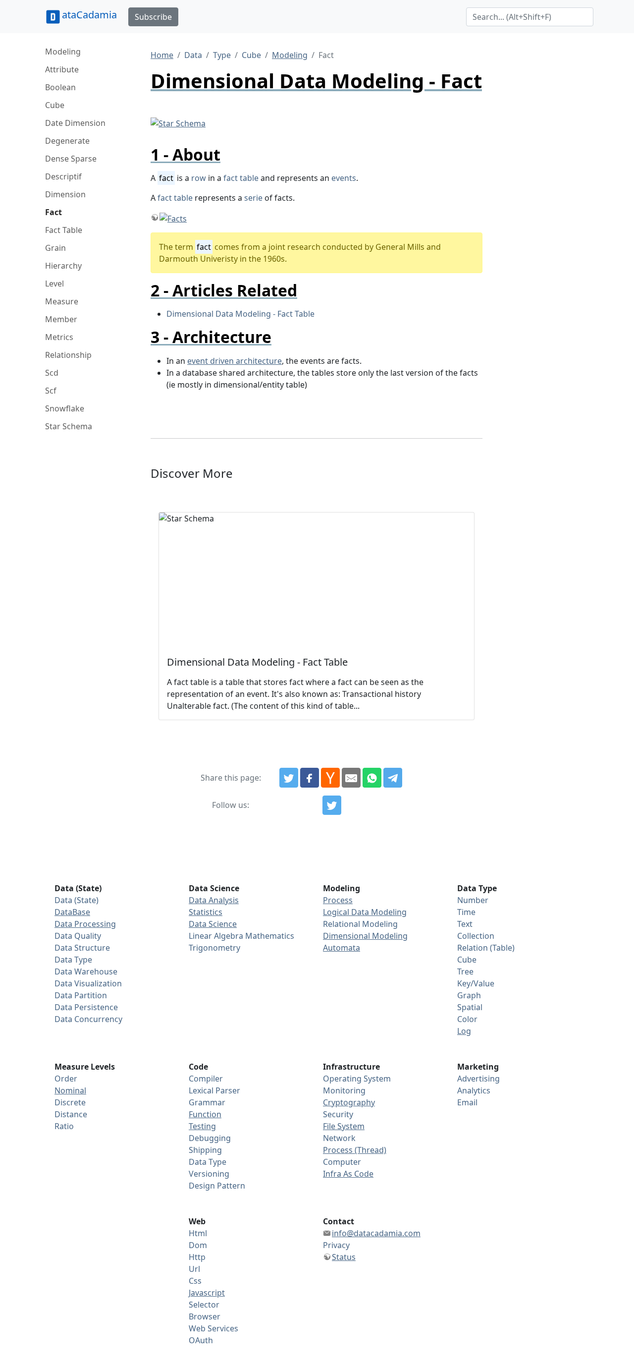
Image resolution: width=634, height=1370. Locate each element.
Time (466, 912)
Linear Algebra (216, 935)
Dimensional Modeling (365, 935)
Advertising (478, 1078)
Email (467, 1102)
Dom (198, 1245)
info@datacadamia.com (376, 1233)
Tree (465, 971)
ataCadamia (89, 14)
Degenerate (67, 140)
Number (472, 900)
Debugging (210, 1138)
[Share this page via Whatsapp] (372, 778)
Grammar (207, 1102)
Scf (50, 390)
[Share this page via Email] (351, 778)
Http (197, 1257)
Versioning (209, 1173)
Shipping (205, 1149)
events (343, 177)
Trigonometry (214, 947)
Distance (70, 1114)
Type (222, 55)
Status (344, 1257)
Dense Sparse (71, 158)
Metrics (59, 337)
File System (344, 1126)
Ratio (64, 1126)
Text (465, 923)
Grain (55, 247)
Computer (342, 1161)
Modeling (63, 51)
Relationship (68, 354)
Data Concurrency (88, 1019)
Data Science (213, 923)
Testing (202, 1126)
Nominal (70, 1090)
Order (65, 1078)
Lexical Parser (214, 1090)
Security (338, 1114)
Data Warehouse (85, 971)
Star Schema (68, 426)
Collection (475, 935)
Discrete (70, 1102)
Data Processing (85, 923)
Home (162, 55)
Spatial (469, 1007)
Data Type (73, 959)
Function (205, 1114)
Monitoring (344, 1090)
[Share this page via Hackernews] (330, 778)
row (198, 177)
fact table (241, 177)
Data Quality (77, 935)
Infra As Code (348, 1173)
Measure (61, 301)
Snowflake (64, 408)
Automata (341, 947)
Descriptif (63, 176)
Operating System (357, 1078)
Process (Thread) (354, 1149)
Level (54, 283)
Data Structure (82, 947)
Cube (54, 105)
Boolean (60, 87)
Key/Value (475, 983)
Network (339, 1138)
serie (253, 197)
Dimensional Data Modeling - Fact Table (240, 313)
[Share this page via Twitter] (288, 778)
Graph (469, 995)
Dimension (65, 194)
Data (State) (76, 900)
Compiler (206, 1078)
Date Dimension (75, 122)
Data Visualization (88, 983)
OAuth (201, 1340)
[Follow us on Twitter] (331, 805)
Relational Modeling (360, 923)
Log (464, 1031)
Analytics (473, 1090)
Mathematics (269, 935)
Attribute (62, 69)
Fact (53, 212)
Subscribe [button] (153, 16)
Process (338, 900)
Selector (204, 1304)
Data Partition (80, 995)
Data (193, 55)
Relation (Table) (486, 947)
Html (198, 1233)
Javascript (207, 1292)
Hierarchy (63, 265)
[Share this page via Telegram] (392, 778)
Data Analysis (214, 900)
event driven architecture (234, 360)
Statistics (205, 912)
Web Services (213, 1328)
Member (61, 319)
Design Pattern (217, 1185)
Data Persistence (86, 1007)
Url (194, 1268)
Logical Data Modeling (365, 912)
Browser (204, 1316)
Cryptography (349, 1102)
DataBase (72, 912)
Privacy (336, 1245)
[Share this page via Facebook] (309, 778)
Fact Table (63, 230)
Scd (51, 372)
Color (467, 1019)
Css (195, 1280)
